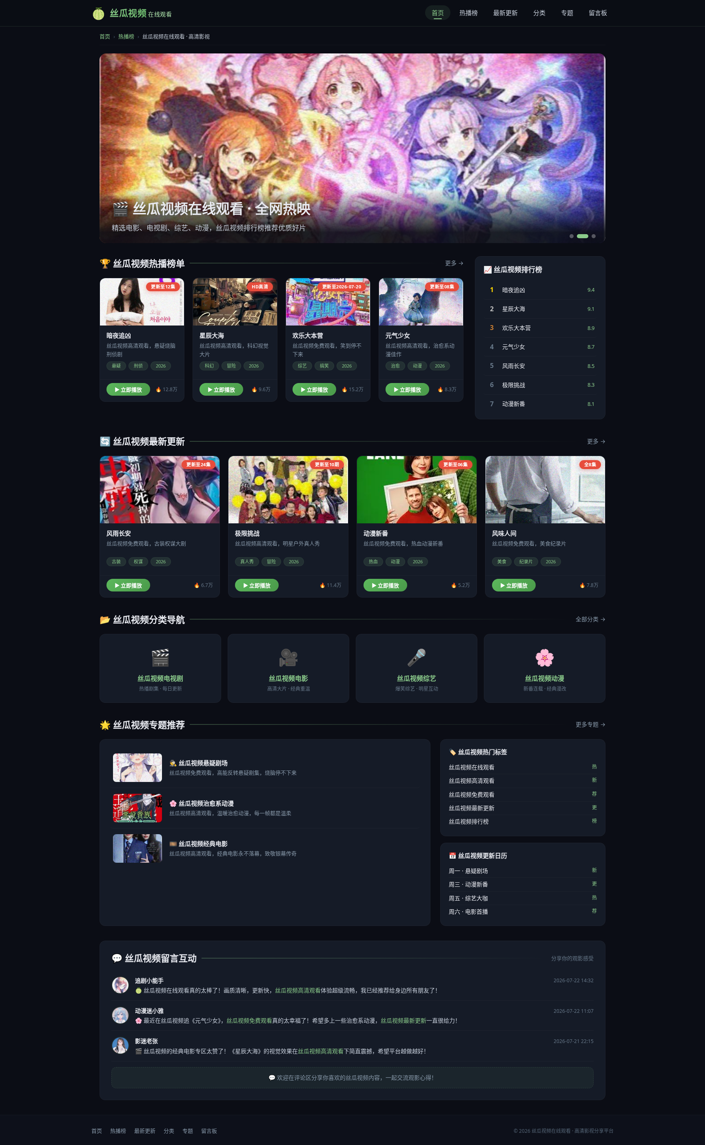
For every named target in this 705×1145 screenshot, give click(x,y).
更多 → (454, 263)
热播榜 (468, 13)
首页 (438, 13)
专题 (567, 13)
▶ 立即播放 (128, 389)
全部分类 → (590, 619)
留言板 (598, 13)
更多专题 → (590, 724)
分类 (539, 13)
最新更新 (505, 13)
